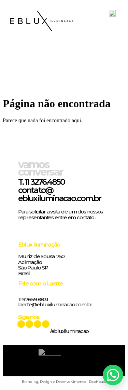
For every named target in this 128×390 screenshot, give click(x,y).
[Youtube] (21, 324)
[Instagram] (45, 324)
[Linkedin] (29, 324)
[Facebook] (37, 324)
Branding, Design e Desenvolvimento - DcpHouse (64, 381)
